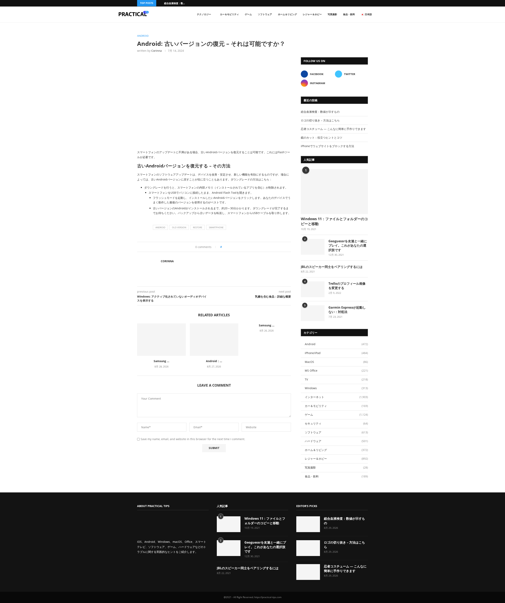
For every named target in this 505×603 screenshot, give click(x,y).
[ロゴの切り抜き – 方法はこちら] (308, 548)
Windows (336, 388)
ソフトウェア (265, 14)
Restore (197, 227)
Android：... (214, 361)
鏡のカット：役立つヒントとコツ (321, 137)
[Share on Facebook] (226, 247)
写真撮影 (332, 14)
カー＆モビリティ (229, 14)
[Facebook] (362, 3)
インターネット (336, 397)
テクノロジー (204, 14)
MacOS (336, 362)
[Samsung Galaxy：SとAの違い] (161, 339)
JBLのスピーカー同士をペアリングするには (332, 267)
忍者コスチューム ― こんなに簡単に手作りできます (333, 129)
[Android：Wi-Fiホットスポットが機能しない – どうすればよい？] (214, 339)
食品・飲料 (349, 14)
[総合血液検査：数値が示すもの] (308, 524)
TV (336, 379)
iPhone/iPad (336, 353)
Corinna (156, 51)
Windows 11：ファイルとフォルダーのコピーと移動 (334, 221)
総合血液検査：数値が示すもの (320, 112)
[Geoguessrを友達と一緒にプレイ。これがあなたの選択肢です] (313, 247)
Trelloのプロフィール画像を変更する (347, 285)
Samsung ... (161, 361)
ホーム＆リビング (287, 14)
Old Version (179, 227)
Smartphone (216, 227)
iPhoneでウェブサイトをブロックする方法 (327, 146)
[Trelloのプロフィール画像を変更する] (313, 289)
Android (160, 227)
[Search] (389, 14)
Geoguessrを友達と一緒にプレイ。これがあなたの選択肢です (347, 245)
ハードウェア (336, 441)
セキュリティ (336, 423)
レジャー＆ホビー (312, 14)
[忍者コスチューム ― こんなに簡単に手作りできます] (308, 572)
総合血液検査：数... (174, 3)
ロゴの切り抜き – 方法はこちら (320, 120)
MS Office (336, 370)
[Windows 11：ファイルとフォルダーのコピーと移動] (334, 191)
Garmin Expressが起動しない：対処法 (347, 309)
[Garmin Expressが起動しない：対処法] (313, 313)
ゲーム (248, 14)
